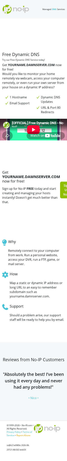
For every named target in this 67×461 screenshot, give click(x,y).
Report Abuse (23, 435)
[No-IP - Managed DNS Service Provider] (15, 9)
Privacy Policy (14, 432)
